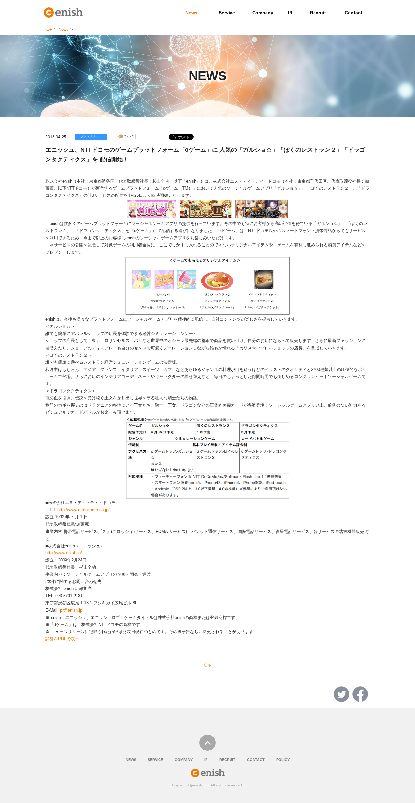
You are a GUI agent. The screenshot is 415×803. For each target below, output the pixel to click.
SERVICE (155, 760)
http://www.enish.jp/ (63, 552)
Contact (353, 12)
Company (262, 12)
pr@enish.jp (71, 610)
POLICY (283, 760)
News (191, 12)
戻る (207, 665)
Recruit (318, 12)
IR (290, 12)
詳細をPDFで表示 (62, 638)
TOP (48, 29)
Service (227, 12)
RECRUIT (227, 760)
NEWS (131, 760)
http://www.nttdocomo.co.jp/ (83, 509)
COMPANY (184, 760)
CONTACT (256, 760)
